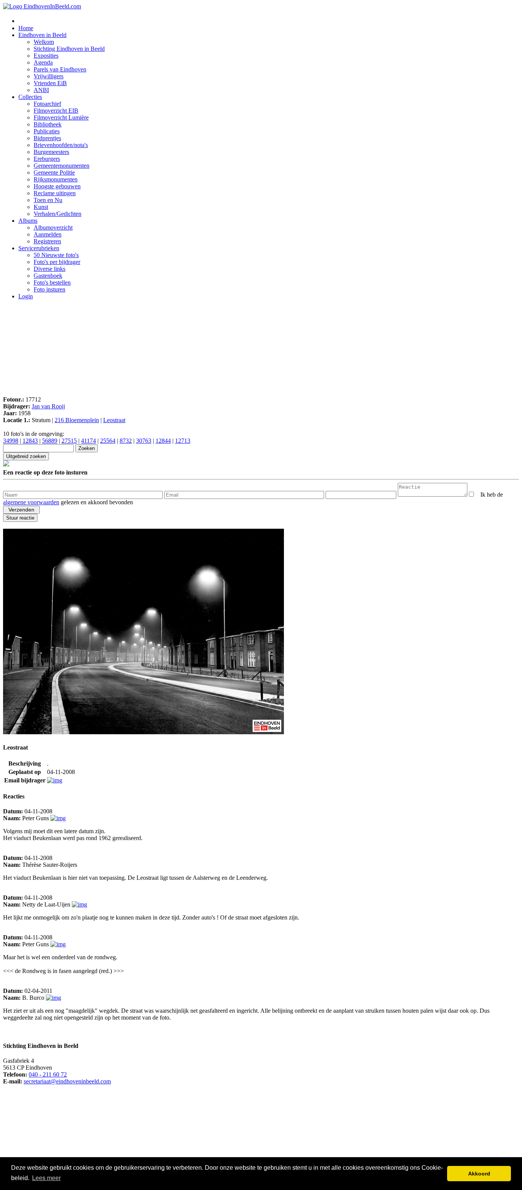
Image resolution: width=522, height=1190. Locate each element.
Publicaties (47, 131)
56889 (49, 440)
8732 (126, 440)
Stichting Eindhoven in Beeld (69, 48)
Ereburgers (47, 158)
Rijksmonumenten (56, 179)
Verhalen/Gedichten (57, 213)
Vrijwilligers (48, 76)
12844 (163, 440)
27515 (69, 440)
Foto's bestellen (52, 282)
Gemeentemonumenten (61, 165)
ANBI (41, 90)
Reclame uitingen (55, 193)
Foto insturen (49, 289)
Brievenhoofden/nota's (61, 145)
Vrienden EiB (50, 83)
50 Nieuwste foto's (56, 255)
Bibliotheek (48, 124)
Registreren (47, 241)
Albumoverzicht (53, 227)
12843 (30, 440)
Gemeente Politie (54, 172)
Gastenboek (48, 275)
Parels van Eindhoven (60, 69)
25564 (107, 440)
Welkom (44, 42)
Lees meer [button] (46, 1178)
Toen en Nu (48, 200)
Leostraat (114, 420)
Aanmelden (48, 234)
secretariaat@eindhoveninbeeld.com (67, 1081)
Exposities (46, 55)
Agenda (43, 62)
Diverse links (49, 269)
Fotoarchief (47, 103)
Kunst (41, 207)
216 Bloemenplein (77, 420)
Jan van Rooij (48, 406)
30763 (143, 440)
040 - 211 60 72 (48, 1074)
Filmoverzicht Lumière (61, 117)
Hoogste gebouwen (57, 186)
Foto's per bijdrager (57, 262)
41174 (88, 440)
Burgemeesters (51, 152)
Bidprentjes (47, 138)
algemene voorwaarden (31, 502)
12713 (182, 440)
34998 (10, 440)
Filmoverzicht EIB (56, 110)
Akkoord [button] (479, 1174)
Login (25, 296)
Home (25, 28)
